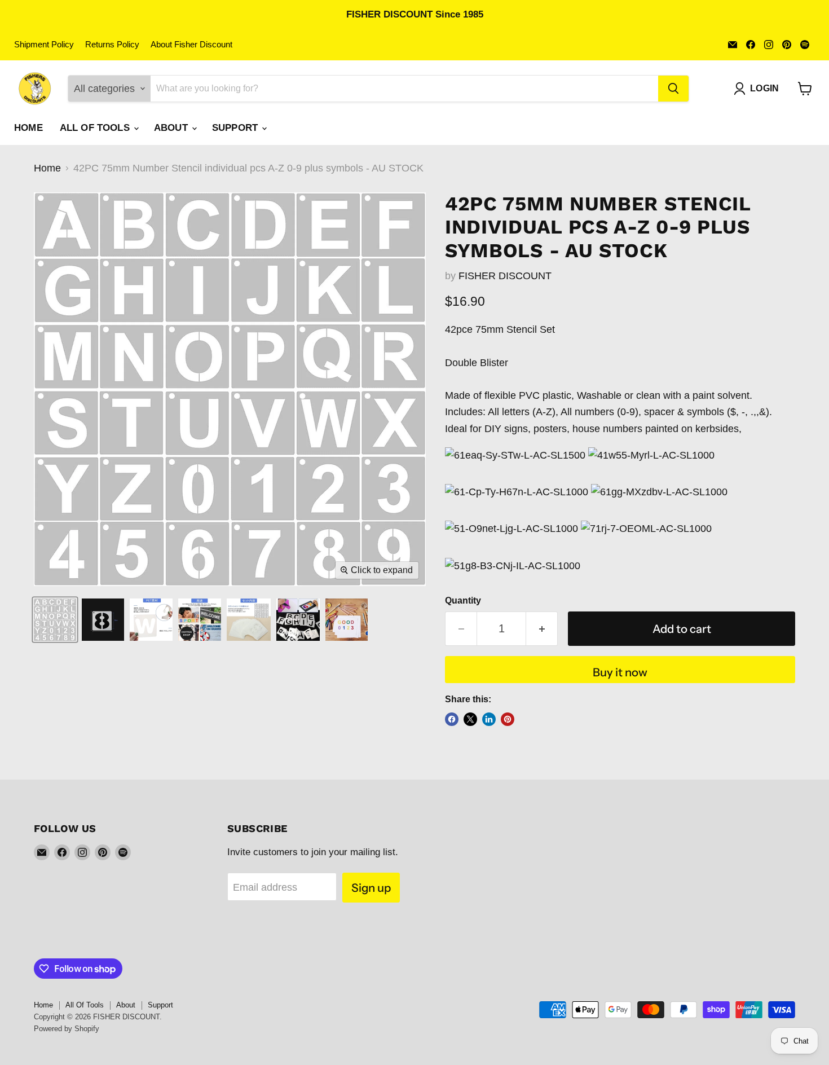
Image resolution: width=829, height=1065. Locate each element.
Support (236, 127)
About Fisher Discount (191, 44)
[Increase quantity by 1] (542, 628)
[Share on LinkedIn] (489, 719)
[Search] (673, 89)
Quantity (463, 600)
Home (28, 127)
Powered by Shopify (66, 1028)
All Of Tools (96, 127)
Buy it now (620, 672)
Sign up (371, 888)
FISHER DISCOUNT (505, 275)
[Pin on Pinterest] (507, 719)
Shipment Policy (44, 44)
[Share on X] (470, 719)
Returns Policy (112, 44)
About (172, 127)
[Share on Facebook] (451, 719)
